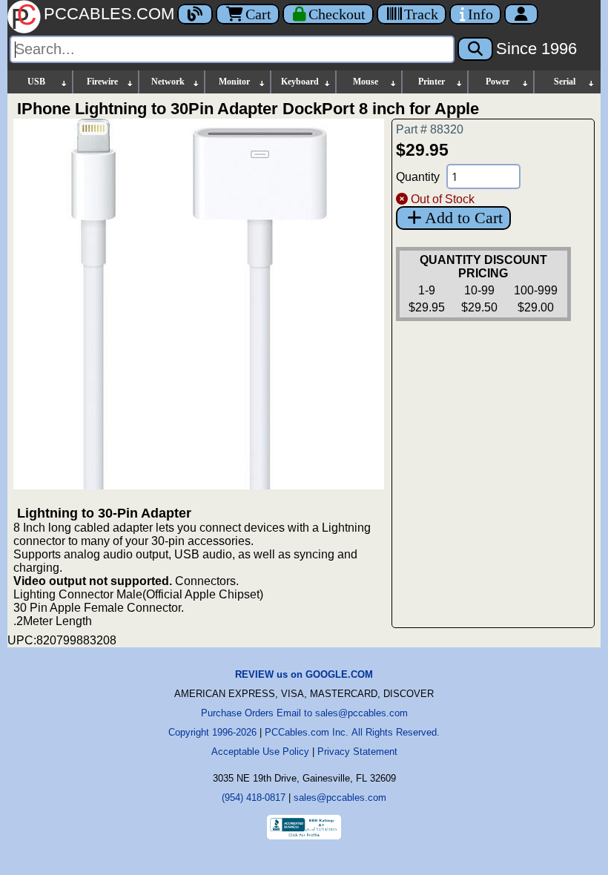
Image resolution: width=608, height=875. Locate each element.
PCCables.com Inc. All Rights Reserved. (352, 732)
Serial (564, 81)
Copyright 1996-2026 (212, 732)
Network (168, 81)
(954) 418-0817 (253, 797)
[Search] (475, 49)
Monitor (234, 81)
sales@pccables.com (340, 797)
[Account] (521, 14)
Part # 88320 (429, 129)
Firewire (102, 81)
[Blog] (195, 14)
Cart (258, 14)
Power (497, 81)
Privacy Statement (357, 751)
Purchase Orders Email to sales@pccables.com (304, 713)
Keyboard (300, 81)
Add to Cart (464, 217)
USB (36, 81)
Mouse (365, 81)
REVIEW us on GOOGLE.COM (304, 674)
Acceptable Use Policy (260, 751)
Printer (431, 81)
